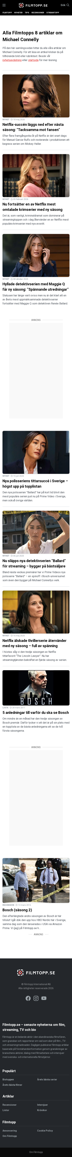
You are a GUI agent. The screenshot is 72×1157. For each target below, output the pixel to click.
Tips (27, 13)
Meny (4, 5)
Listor (6, 1110)
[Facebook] (28, 999)
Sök (63, 5)
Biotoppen (8, 1079)
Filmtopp (7, 13)
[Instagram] (36, 999)
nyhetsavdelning (12, 60)
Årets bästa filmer (12, 1085)
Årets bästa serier (47, 1079)
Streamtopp (52, 13)
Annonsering (10, 1130)
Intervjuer (42, 1104)
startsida (33, 60)
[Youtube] (43, 999)
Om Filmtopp (10, 1136)
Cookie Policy (45, 1130)
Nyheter (18, 13)
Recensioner (37, 13)
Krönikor (42, 1110)
